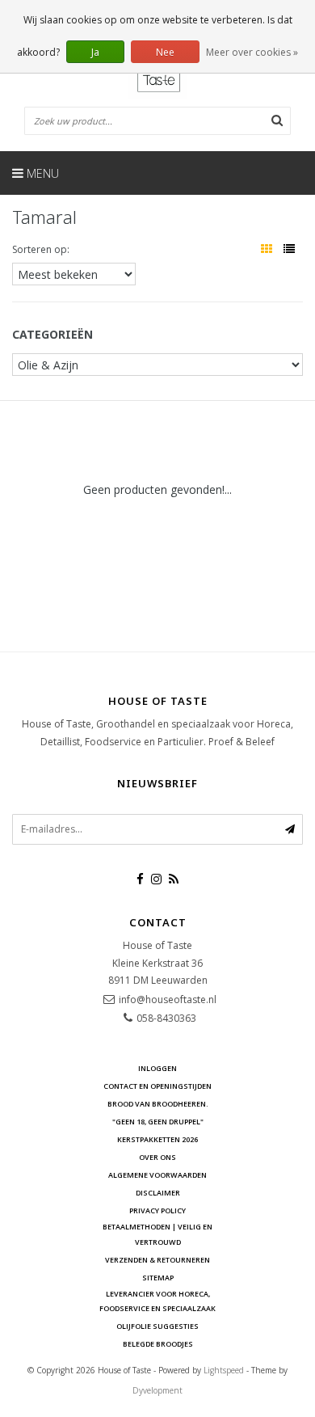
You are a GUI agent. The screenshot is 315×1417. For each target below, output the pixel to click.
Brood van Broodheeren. (157, 1104)
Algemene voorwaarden (157, 1175)
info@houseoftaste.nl (167, 999)
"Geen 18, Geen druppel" (158, 1121)
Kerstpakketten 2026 (157, 1139)
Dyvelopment (157, 1390)
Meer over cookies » (252, 52)
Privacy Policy (157, 1210)
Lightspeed (224, 1370)
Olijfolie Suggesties (157, 1326)
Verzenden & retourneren (157, 1260)
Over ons (157, 1157)
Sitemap (158, 1277)
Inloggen (157, 1068)
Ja (95, 52)
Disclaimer (158, 1192)
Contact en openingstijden (157, 1086)
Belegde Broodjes (158, 1344)
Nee (165, 52)
